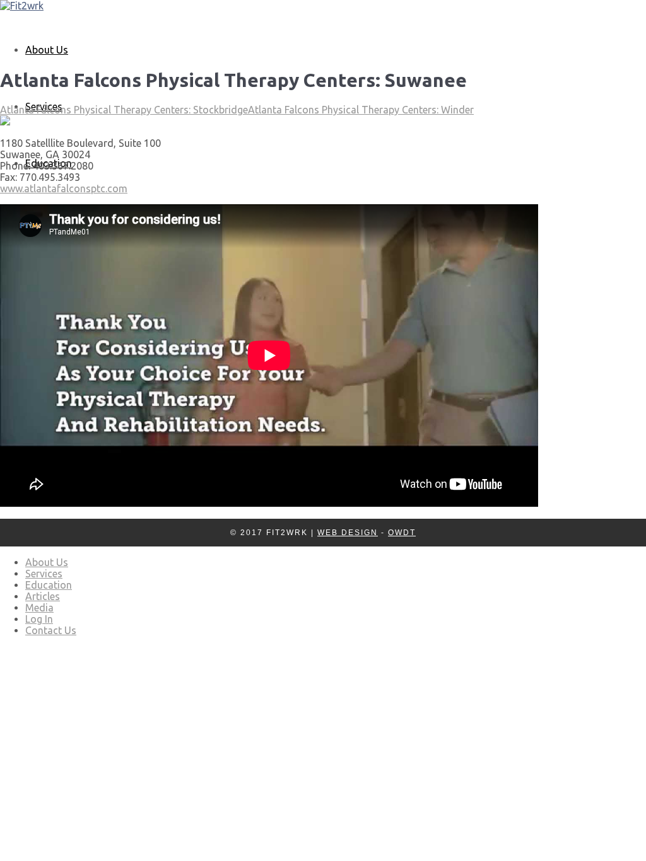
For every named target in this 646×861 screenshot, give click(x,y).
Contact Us (50, 630)
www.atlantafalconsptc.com (63, 188)
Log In (39, 619)
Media (39, 607)
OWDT (402, 532)
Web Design (347, 532)
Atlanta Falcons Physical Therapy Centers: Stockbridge (124, 109)
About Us (46, 49)
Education (48, 585)
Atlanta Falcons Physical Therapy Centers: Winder (361, 109)
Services (43, 573)
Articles (42, 596)
